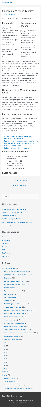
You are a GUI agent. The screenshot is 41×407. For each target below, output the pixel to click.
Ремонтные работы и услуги (14, 313)
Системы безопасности (12, 317)
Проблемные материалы (24, 400)
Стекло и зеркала (8, 14)
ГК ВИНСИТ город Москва (11, 219)
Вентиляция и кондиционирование (16, 271)
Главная (11, 400)
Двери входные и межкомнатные (16, 275)
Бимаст (4, 246)
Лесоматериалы (10, 297)
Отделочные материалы (12, 307)
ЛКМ (3, 250)
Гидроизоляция (9, 378)
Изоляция (7, 278)
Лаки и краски (9, 294)
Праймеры (6, 253)
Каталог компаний (8, 268)
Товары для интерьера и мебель (15, 330)
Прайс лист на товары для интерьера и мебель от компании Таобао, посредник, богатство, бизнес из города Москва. (21, 143)
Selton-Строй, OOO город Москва (14, 209)
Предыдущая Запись (20, 180)
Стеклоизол (6, 240)
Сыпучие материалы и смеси (14, 326)
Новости (5, 372)
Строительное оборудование (14, 323)
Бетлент (5, 237)
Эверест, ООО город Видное (12, 212)
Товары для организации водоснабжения (19, 333)
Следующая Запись (20, 185)
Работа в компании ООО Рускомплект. (17, 148)
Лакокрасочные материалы (14, 385)
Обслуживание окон (9, 216)
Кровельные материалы (12, 291)
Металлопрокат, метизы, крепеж (15, 304)
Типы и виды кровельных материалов (17, 388)
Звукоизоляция (9, 381)
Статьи (4, 375)
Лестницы (7, 300)
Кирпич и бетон (9, 288)
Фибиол (5, 243)
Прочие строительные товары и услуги (18, 310)
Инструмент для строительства (15, 281)
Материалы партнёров (10, 339)
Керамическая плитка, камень (15, 284)
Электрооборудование (12, 336)
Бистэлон (5, 256)
